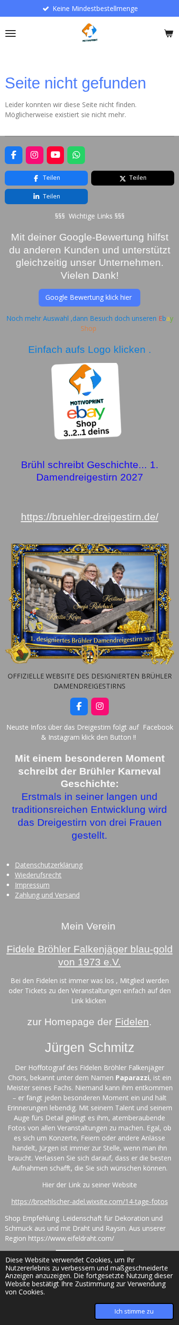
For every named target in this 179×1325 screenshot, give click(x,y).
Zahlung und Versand (47, 894)
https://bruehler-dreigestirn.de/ (89, 517)
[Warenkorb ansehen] (168, 33)
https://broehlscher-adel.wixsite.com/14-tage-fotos (89, 1201)
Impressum (32, 884)
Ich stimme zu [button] (134, 1311)
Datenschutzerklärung (49, 864)
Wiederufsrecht (38, 874)
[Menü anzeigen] (10, 33)
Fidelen (132, 1022)
